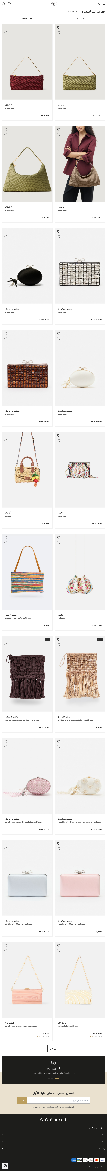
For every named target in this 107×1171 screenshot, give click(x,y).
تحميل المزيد (53, 1049)
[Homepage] (54, 4)
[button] (58, 32)
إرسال (22, 1100)
